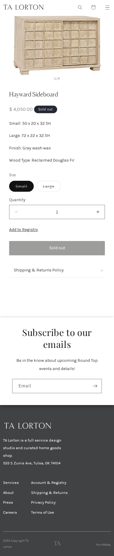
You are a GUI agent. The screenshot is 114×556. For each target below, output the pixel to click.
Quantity (17, 200)
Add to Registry (23, 229)
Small (25, 187)
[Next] (99, 45)
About (8, 493)
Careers (10, 512)
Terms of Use (42, 512)
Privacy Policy (43, 502)
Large (52, 187)
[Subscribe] (95, 386)
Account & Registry (48, 483)
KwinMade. (103, 545)
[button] (107, 7)
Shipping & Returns (49, 493)
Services (11, 483)
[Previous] (14, 45)
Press (8, 502)
